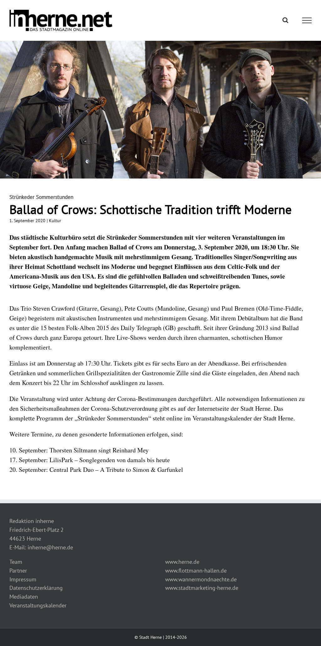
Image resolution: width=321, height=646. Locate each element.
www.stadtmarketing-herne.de (201, 587)
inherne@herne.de (50, 547)
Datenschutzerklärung (36, 587)
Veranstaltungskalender (37, 605)
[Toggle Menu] (307, 20)
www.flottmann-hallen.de (196, 570)
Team (15, 561)
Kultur (55, 220)
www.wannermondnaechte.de (201, 579)
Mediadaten (23, 596)
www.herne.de (182, 561)
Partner (18, 570)
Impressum (22, 579)
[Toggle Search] (285, 20)
